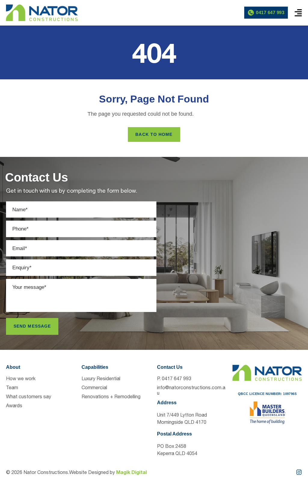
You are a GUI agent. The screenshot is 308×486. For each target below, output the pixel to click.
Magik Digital (131, 472)
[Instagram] (299, 472)
